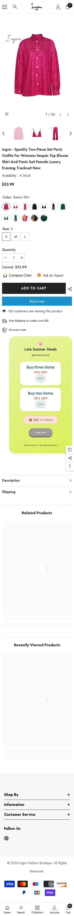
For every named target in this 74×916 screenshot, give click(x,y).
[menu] (4, 6)
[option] (37, 66)
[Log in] (58, 7)
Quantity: (9, 249)
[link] (37, 619)
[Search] (15, 6)
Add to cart (34, 288)
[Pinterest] (6, 838)
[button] (60, 114)
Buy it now (37, 301)
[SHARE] (69, 289)
